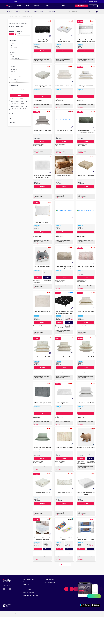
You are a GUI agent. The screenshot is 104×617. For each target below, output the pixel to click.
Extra (13, 74)
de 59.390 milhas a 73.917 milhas (19, 109)
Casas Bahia (14, 71)
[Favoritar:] (50, 36)
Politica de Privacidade (28, 592)
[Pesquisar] (89, 11)
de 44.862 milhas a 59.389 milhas (19, 106)
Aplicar (19, 95)
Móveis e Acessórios (22, 16)
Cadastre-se (81, 5)
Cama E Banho (15, 21)
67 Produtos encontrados (18, 23)
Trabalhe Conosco (49, 579)
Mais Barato (14, 79)
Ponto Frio (14, 82)
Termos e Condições (50, 585)
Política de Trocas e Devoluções (30, 595)
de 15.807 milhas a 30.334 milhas (19, 101)
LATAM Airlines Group (50, 582)
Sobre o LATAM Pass (28, 589)
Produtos (15, 16)
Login (93, 5)
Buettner (14, 66)
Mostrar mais (64, 565)
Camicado (14, 69)
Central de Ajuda (93, 1)
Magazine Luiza (16, 76)
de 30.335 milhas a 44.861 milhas (19, 103)
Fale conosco (26, 584)
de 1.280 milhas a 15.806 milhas (19, 98)
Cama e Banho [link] (29, 16)
